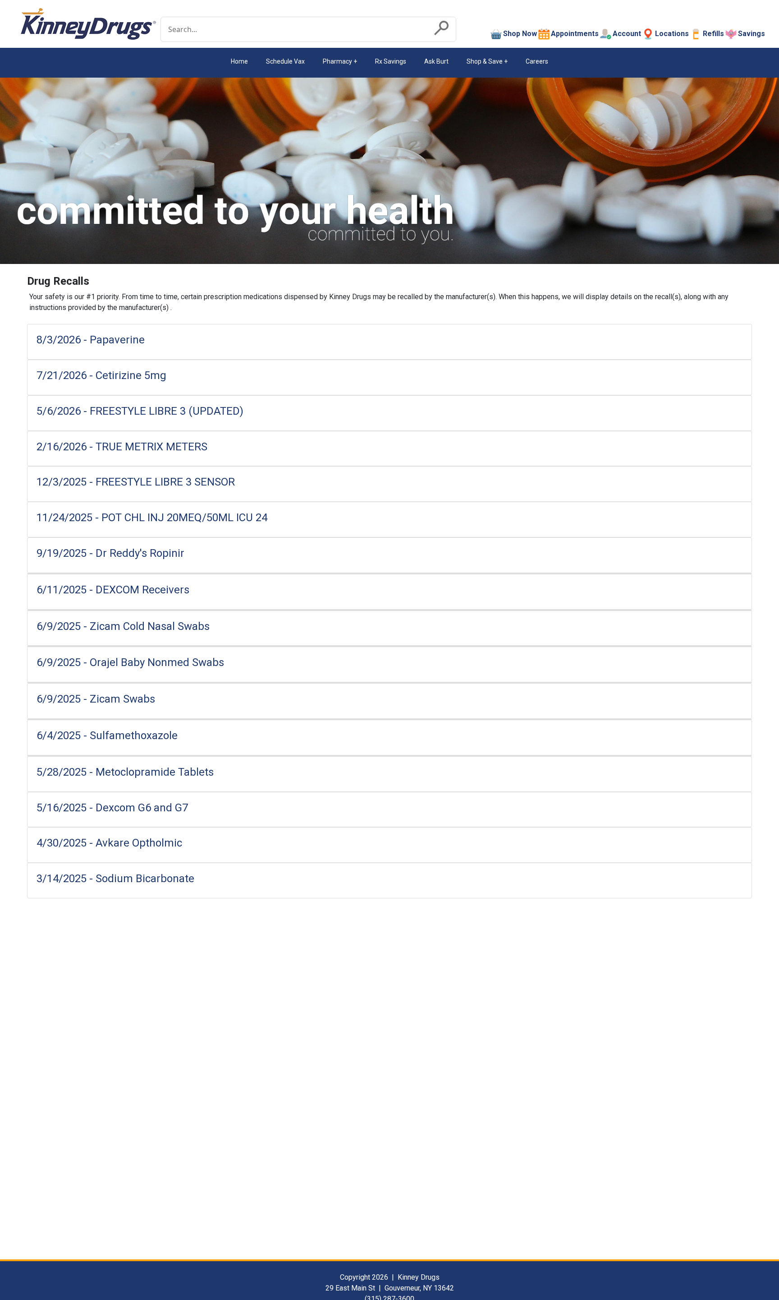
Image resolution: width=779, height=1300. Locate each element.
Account (627, 33)
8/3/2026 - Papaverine (91, 339)
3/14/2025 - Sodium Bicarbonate (115, 878)
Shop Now (520, 33)
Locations (672, 33)
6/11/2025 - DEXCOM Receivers (113, 589)
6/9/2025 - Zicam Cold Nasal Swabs (124, 626)
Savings (751, 33)
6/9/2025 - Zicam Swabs (96, 699)
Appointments (575, 33)
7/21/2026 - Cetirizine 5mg (101, 375)
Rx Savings (390, 61)
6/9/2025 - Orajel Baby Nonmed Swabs (130, 662)
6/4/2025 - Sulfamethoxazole (107, 735)
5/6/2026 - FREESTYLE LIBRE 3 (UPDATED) (140, 411)
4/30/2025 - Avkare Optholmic (109, 843)
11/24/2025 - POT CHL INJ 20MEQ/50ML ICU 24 (152, 517)
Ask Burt (436, 61)
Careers (537, 61)
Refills (713, 33)
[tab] (389, 342)
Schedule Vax (285, 61)
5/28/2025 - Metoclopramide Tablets (125, 772)
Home (239, 61)
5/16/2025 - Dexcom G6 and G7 (112, 807)
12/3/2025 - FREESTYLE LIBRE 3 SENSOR (136, 482)
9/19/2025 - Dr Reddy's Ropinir (110, 553)
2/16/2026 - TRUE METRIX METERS (122, 446)
